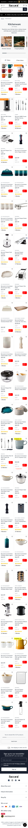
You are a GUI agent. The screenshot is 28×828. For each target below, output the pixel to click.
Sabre (16, 114)
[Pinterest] (15, 780)
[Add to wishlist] (12, 65)
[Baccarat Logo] (14, 5)
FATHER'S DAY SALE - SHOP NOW (10, 2)
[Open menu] (1, 5)
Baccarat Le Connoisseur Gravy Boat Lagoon (7, 720)
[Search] (25, 9)
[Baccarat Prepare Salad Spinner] (21, 478)
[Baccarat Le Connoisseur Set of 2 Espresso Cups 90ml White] (7, 644)
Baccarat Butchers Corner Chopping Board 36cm (20, 520)
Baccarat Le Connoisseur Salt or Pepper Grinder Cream (21, 354)
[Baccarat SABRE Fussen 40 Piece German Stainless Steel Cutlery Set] (21, 105)
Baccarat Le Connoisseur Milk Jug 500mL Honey (21, 656)
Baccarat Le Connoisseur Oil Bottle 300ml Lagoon (7, 554)
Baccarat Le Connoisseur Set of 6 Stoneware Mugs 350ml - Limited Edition (7, 83)
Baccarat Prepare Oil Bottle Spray (20, 720)
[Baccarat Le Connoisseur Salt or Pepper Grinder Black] (7, 508)
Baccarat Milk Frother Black (6, 117)
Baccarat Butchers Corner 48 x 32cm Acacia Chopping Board (21, 320)
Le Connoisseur (5, 80)
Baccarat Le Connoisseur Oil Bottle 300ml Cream (7, 588)
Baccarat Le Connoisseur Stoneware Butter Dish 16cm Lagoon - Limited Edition (7, 185)
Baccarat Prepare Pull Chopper (6, 388)
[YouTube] (19, 780)
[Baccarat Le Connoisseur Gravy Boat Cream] (7, 478)
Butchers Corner (19, 318)
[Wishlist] (4, 5)
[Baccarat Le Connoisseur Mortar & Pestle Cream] (7, 678)
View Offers (22, 1)
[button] (7, 60)
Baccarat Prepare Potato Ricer (21, 219)
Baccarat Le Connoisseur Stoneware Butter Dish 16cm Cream (7, 320)
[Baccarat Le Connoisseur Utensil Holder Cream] (7, 342)
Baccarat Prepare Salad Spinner (20, 490)
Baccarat (17, 80)
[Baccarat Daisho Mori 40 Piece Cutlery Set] (7, 444)
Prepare (3, 148)
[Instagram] (12, 780)
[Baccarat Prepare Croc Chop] (7, 139)
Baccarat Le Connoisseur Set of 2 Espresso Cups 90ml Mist (21, 456)
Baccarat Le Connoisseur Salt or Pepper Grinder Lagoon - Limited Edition (21, 151)
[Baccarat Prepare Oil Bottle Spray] (21, 708)
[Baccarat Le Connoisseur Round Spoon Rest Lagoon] (7, 410)
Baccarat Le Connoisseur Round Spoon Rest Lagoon (7, 422)
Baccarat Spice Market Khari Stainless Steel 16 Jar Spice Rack (20, 588)
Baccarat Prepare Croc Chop (6, 151)
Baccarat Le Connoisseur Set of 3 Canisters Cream (7, 219)
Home (2, 18)
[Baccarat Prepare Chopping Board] (21, 678)
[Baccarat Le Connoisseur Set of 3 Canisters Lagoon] (21, 172)
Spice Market (18, 420)
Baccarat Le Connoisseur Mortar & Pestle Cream (7, 690)
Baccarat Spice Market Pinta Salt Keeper (20, 422)
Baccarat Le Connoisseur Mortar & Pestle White (21, 388)
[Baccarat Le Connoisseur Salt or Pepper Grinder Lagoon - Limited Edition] (21, 139)
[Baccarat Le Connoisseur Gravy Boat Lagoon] (7, 708)
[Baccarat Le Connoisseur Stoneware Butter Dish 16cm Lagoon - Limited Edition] (7, 172)
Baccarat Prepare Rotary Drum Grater (7, 622)
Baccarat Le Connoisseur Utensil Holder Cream (7, 354)
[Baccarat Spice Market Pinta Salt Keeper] (21, 410)
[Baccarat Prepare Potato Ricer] (21, 206)
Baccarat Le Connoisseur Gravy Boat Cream (7, 490)
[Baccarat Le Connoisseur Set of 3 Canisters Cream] (7, 206)
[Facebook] (9, 780)
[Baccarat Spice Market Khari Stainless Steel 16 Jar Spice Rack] (21, 576)
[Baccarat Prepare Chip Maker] (21, 274)
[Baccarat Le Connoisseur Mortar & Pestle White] (21, 376)
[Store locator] (24, 5)
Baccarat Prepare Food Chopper (6, 253)
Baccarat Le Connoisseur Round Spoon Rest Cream (7, 287)
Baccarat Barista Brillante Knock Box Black (21, 622)
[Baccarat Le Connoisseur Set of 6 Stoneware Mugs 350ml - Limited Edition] (7, 71)
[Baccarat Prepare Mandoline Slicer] (21, 240)
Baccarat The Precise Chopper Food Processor (21, 83)
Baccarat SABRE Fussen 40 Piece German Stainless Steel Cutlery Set (20, 117)
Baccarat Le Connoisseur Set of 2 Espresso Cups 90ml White (7, 656)
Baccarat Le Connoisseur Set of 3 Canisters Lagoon (21, 185)
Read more (14, 32)
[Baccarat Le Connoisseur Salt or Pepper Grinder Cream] (21, 342)
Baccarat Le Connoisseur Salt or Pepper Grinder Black (7, 520)
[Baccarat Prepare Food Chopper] (7, 240)
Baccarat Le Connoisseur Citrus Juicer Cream (21, 554)
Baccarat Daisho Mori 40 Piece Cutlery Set (7, 456)
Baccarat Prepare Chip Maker (20, 286)
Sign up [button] (14, 769)
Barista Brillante (19, 619)
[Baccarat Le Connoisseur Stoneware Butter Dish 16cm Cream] (7, 308)
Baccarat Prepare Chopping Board (19, 690)
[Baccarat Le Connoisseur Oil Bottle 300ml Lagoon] (7, 542)
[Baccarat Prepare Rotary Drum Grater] (7, 610)
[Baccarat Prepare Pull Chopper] (7, 376)
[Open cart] (26, 5)
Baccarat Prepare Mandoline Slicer (19, 253)
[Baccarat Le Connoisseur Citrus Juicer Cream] (21, 542)
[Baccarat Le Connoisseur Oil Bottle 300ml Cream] (7, 576)
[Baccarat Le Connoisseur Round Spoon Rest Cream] (7, 274)
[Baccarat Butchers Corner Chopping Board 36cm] (21, 508)
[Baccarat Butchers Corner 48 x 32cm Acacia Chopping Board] (21, 308)
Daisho (3, 454)
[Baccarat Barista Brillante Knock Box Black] (21, 610)
